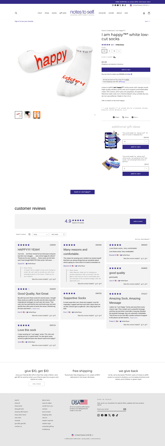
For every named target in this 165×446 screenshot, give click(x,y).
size (126, 13)
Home (104, 30)
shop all (17, 403)
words (111, 13)
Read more (36, 308)
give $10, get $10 (20, 423)
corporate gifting (48, 426)
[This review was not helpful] (53, 279)
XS (104, 51)
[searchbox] (21, 234)
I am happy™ (120, 30)
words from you (47, 406)
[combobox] (40, 234)
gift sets (62, 13)
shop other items (20, 415)
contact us (18, 426)
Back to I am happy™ (82, 192)
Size (104, 47)
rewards (102, 13)
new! (40, 13)
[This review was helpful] (50, 279)
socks (54, 13)
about (119, 13)
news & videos (47, 403)
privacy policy (86, 438)
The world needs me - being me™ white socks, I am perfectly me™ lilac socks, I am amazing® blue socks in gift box (135, 159)
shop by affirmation (21, 412)
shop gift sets (19, 409)
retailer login (46, 423)
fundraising (46, 429)
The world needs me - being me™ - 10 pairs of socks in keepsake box (135, 134)
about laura (46, 400)
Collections (110, 30)
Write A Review (138, 221)
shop (47, 13)
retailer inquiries (47, 420)
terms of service (95, 438)
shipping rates (47, 415)
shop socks (18, 406)
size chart (18, 417)
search (17, 400)
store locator (46, 412)
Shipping (105, 64)
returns (44, 417)
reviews (44, 409)
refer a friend (37, 384)
